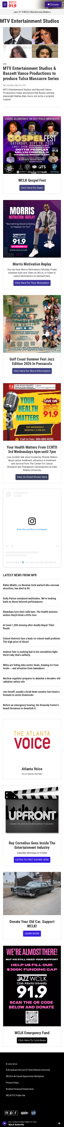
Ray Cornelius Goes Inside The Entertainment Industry (32, 845)
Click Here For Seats (32, 187)
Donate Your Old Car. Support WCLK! (32, 923)
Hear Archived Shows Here (32, 477)
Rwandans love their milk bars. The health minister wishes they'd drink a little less (30, 613)
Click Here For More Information (32, 371)
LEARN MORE (32, 933)
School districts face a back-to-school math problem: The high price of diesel (31, 640)
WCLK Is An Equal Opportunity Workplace (25, 1076)
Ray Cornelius (8, 85)
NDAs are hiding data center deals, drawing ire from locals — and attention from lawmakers (30, 666)
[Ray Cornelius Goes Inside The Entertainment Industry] (32, 811)
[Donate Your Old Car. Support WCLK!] (32, 893)
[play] (4, 1123)
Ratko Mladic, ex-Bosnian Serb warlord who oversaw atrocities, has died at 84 (31, 587)
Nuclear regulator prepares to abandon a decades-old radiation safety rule (31, 680)
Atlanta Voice (32, 769)
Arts (4, 64)
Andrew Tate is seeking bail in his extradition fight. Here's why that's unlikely (30, 653)
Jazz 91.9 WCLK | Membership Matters (32, 12)
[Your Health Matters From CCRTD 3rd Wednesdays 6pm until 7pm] (32, 412)
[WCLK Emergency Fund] (32, 986)
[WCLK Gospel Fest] (32, 145)
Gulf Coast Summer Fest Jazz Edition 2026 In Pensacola (32, 361)
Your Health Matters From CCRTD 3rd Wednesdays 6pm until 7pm (32, 449)
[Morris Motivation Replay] (32, 229)
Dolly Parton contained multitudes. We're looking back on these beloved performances (29, 600)
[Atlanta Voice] (32, 740)
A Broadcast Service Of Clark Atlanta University (28, 1070)
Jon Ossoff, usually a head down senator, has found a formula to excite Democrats (31, 693)
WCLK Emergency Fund (32, 1033)
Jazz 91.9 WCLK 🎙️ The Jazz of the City (25, 562)
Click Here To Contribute (32, 1040)
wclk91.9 (51, 562)
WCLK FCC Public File (15, 1095)
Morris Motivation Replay (32, 264)
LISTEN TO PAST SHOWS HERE (32, 859)
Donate (54, 4)
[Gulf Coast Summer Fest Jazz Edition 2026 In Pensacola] (32, 324)
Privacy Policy (12, 1083)
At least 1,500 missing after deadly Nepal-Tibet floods (28, 627)
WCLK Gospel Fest (32, 180)
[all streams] (60, 1123)
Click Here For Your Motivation (32, 282)
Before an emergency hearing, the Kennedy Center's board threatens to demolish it (31, 706)
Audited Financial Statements (20, 1089)
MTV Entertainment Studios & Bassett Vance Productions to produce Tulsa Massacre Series (31, 73)
